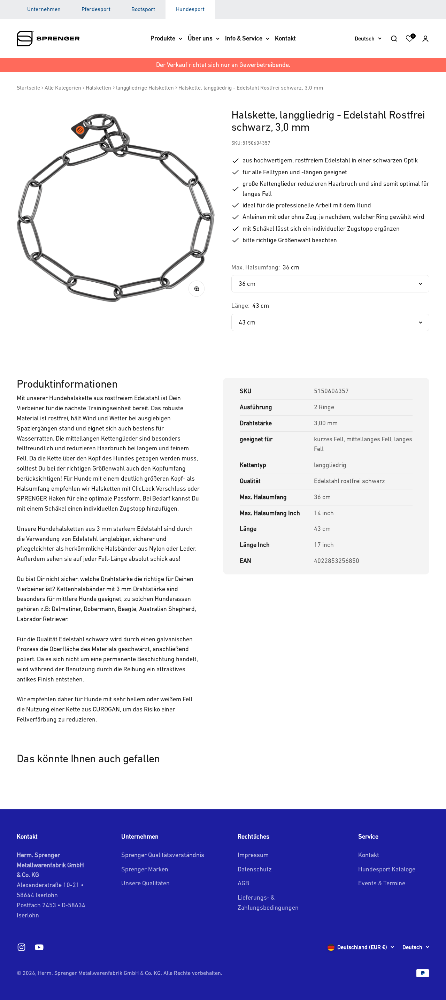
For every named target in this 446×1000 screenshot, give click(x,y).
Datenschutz (255, 869)
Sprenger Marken (144, 869)
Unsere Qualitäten (145, 883)
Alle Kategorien (63, 87)
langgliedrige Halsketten (145, 87)
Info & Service (243, 38)
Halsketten (98, 87)
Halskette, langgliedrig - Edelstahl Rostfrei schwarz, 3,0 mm (250, 87)
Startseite (28, 87)
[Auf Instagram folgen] (21, 947)
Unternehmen (44, 9)
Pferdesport (96, 9)
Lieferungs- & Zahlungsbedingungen (268, 902)
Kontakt (285, 38)
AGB (243, 883)
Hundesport (190, 9)
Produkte (163, 38)
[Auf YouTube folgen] (39, 947)
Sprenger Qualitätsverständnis (162, 854)
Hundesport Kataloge (386, 869)
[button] (425, 38)
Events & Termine (381, 883)
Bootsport (143, 9)
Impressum (253, 854)
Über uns (200, 38)
